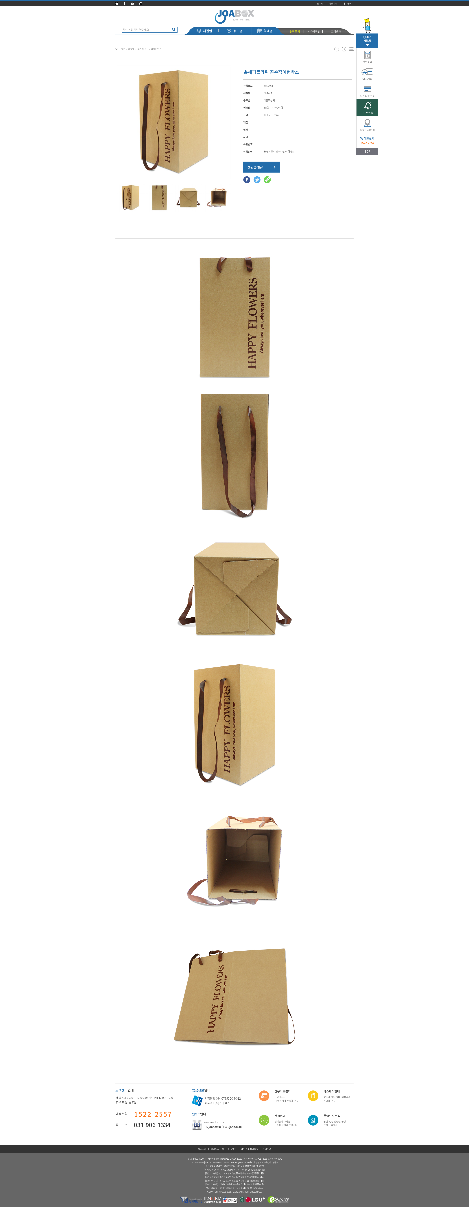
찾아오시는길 (217, 1149)
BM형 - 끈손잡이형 (273, 107)
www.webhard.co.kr (215, 1122)
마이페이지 (348, 3)
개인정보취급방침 (249, 1149)
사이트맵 (267, 1149)
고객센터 (336, 31)
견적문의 (295, 31)
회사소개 (202, 1149)
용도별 (237, 31)
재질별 (207, 31)
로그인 (320, 3)
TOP (367, 151)
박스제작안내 (315, 31)
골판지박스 (269, 93)
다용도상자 (269, 100)
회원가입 (333, 3)
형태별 (268, 31)
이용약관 (232, 1149)
